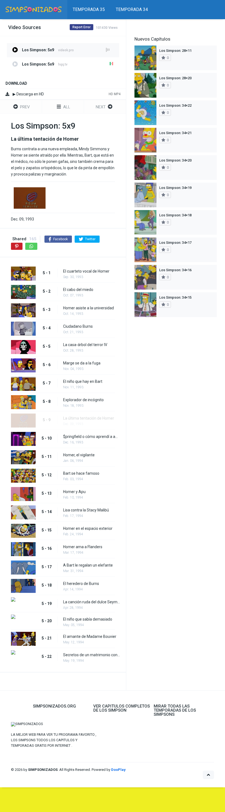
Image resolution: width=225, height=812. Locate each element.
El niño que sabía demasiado (87, 619)
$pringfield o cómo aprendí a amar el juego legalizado (91, 436)
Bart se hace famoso (81, 473)
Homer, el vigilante (79, 455)
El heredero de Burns (81, 583)
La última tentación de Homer (88, 418)
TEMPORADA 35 (89, 9)
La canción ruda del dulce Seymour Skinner (91, 602)
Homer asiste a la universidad (88, 308)
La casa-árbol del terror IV (85, 345)
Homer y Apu (74, 492)
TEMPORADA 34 (132, 9)
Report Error (81, 27)
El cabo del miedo (78, 289)
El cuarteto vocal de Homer (86, 271)
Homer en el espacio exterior (88, 528)
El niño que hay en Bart (82, 381)
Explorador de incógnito (83, 400)
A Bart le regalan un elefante (88, 565)
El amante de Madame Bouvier (89, 636)
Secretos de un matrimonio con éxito (91, 655)
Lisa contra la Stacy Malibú (86, 510)
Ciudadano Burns (78, 326)
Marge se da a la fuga (81, 363)
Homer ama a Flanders (82, 547)
